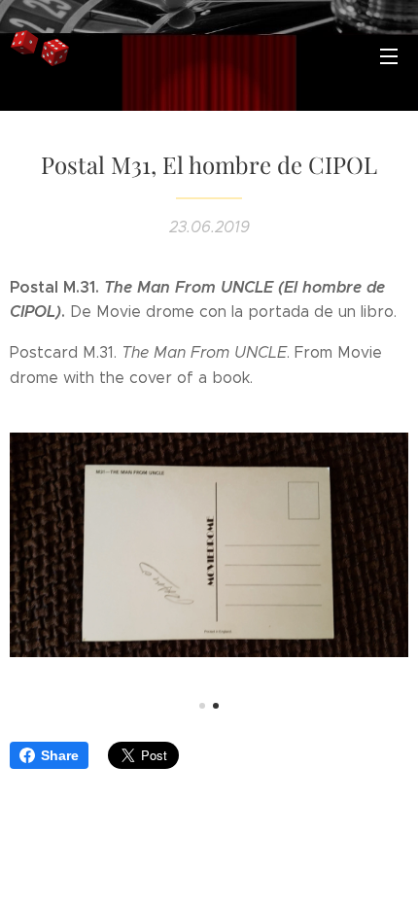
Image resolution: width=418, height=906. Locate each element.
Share (60, 755)
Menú (388, 55)
